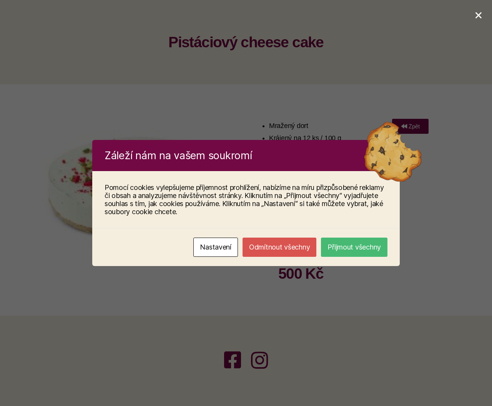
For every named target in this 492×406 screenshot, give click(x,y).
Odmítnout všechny (279, 247)
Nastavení (215, 247)
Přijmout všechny (354, 247)
